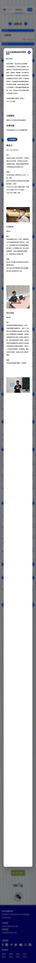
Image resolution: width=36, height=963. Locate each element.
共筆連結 (12, 139)
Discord (9, 101)
